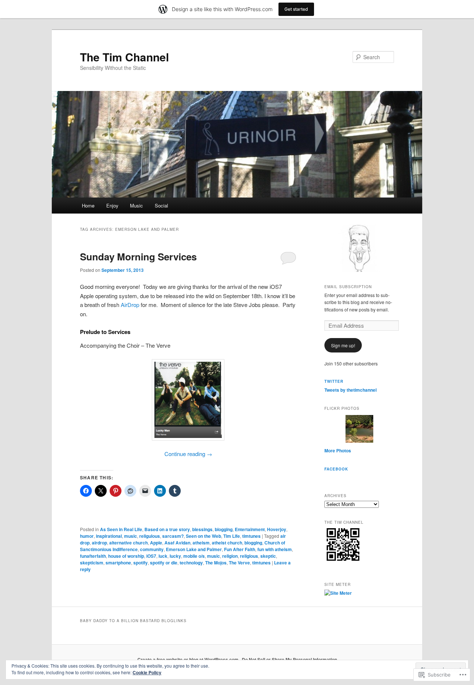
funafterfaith (93, 556)
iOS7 (151, 556)
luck (162, 556)
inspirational (109, 536)
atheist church (227, 542)
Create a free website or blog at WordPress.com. (188, 659)
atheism (201, 542)
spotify (140, 562)
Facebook (336, 469)
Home (88, 205)
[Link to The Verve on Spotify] (188, 400)
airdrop (99, 542)
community (152, 549)
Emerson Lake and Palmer (194, 549)
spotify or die (163, 562)
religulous (149, 536)
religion (230, 556)
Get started (296, 9)
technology (191, 562)
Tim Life (231, 536)
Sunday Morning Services (138, 256)
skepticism (91, 562)
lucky (175, 556)
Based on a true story (167, 529)
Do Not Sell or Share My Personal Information (289, 659)
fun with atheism (274, 549)
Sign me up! (343, 345)
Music (136, 205)
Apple (156, 542)
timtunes (251, 536)
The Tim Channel (124, 57)
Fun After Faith (239, 549)
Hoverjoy (276, 529)
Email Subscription (348, 286)
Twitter (333, 381)
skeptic (268, 556)
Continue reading (188, 454)
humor (87, 536)
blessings (202, 529)
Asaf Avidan (177, 542)
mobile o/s (194, 556)
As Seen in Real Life (121, 529)
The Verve (239, 562)
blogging (224, 529)
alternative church (128, 542)
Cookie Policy (147, 672)
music (130, 536)
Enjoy (112, 205)
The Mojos (216, 562)
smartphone (118, 562)
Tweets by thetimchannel (350, 390)
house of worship (126, 556)
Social (161, 205)
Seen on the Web (203, 536)
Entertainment (250, 529)
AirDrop (130, 304)
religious (249, 556)
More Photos (337, 450)
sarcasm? (173, 536)
